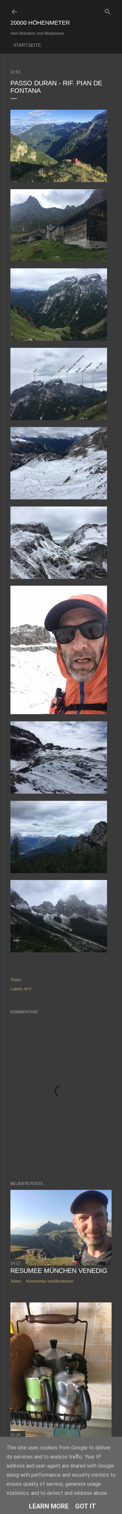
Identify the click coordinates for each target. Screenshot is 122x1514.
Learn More (49, 1506)
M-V (28, 989)
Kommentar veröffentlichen (50, 1281)
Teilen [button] (15, 980)
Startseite (27, 45)
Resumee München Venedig (58, 1270)
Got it (85, 1506)
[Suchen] (108, 10)
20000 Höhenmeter (40, 22)
